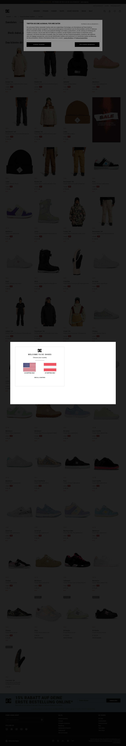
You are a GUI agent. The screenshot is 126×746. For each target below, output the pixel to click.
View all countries (39, 377)
